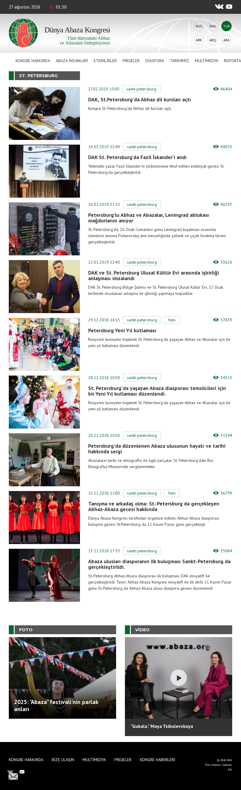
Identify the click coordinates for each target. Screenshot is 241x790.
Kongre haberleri (157, 759)
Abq (212, 40)
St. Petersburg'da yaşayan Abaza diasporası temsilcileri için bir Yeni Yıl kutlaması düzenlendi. (157, 391)
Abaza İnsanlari (72, 60)
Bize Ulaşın (63, 759)
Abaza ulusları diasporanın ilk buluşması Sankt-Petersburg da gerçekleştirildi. (159, 564)
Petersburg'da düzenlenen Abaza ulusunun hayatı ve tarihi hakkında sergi (156, 448)
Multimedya (206, 60)
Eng (213, 26)
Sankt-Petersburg (141, 89)
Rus (199, 26)
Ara (226, 40)
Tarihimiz (179, 60)
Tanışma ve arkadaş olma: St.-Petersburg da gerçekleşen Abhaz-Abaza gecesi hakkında (153, 506)
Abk (199, 40)
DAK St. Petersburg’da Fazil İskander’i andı (137, 157)
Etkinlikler (105, 60)
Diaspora (154, 60)
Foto (171, 320)
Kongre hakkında (33, 60)
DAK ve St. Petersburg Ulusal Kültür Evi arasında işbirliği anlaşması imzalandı (153, 275)
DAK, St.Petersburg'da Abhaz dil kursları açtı (139, 99)
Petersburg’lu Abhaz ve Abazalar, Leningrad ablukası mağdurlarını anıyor (148, 217)
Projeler (131, 60)
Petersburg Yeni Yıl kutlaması (122, 330)
